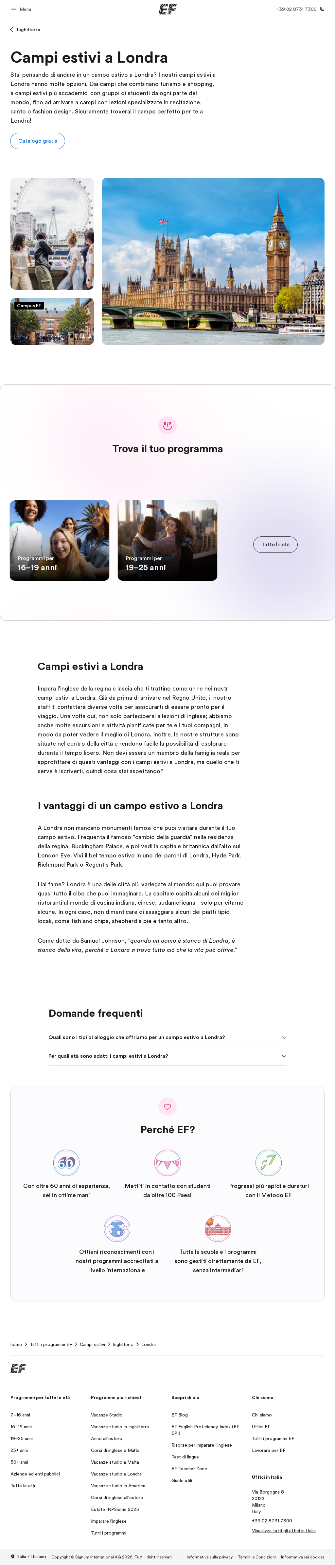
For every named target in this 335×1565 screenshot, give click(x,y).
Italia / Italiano (31, 1556)
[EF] (168, 9)
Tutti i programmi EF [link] (51, 1344)
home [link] (16, 1344)
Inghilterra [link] (123, 1344)
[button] (22, 9)
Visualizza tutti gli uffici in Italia (284, 1530)
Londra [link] (148, 1344)
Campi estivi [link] (92, 1344)
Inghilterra (28, 29)
